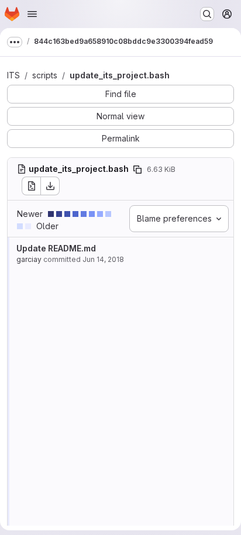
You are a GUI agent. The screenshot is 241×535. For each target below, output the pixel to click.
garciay (29, 259)
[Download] (50, 186)
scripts (44, 75)
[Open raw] (31, 186)
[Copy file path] (137, 170)
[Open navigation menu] (32, 14)
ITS (13, 75)
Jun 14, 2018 (103, 259)
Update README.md (56, 248)
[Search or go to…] (207, 14)
